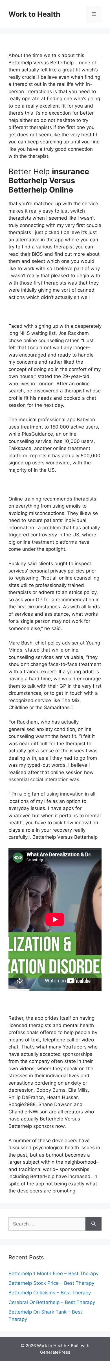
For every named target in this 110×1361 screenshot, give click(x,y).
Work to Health (34, 14)
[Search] (93, 1224)
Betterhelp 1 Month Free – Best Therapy (53, 1273)
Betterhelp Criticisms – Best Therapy (49, 1293)
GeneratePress (55, 1352)
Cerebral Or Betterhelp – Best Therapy (51, 1302)
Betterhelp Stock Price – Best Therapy (51, 1283)
